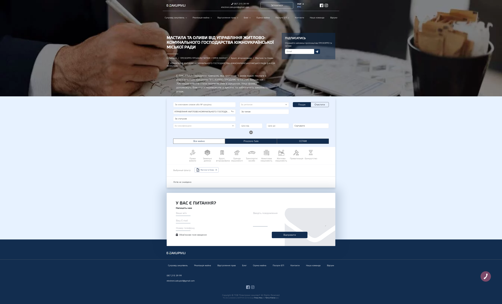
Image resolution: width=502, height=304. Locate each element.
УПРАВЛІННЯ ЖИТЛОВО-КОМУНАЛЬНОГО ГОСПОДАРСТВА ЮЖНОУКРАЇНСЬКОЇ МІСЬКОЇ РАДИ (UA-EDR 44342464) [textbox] (203, 111)
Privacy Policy (258, 298)
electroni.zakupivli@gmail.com (235, 7)
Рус (299, 7)
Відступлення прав (226, 17)
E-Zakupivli (172, 58)
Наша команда (317, 17)
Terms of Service (270, 298)
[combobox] (264, 104)
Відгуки (333, 17)
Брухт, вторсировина (241, 58)
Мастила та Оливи (264, 58)
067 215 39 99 (241, 3)
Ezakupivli (176, 5)
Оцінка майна (263, 17)
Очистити (320, 104)
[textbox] (263, 104)
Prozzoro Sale (251, 141)
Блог (246, 17)
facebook (321, 5)
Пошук (302, 104)
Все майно (199, 141)
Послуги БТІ (281, 17)
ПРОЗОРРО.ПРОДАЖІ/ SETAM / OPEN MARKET (203, 58)
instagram (326, 5)
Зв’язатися (277, 5)
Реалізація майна (201, 17)
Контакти (299, 17)
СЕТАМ (303, 141)
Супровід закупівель (174, 17)
